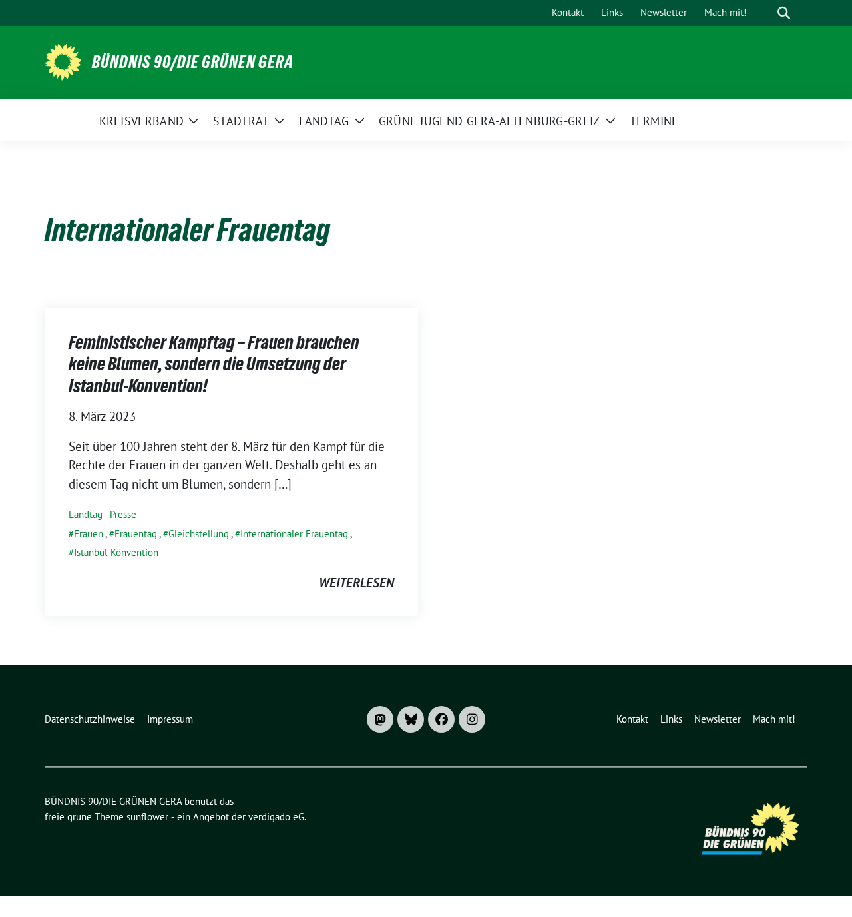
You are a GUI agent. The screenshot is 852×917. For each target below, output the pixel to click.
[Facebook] (441, 719)
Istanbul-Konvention (116, 552)
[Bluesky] (410, 719)
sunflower (147, 816)
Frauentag (135, 533)
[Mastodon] (380, 719)
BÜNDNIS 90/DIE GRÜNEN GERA (193, 62)
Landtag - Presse (102, 514)
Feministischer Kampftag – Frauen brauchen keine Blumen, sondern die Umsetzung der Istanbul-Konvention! (214, 364)
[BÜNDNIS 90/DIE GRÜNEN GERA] (63, 61)
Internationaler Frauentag (294, 533)
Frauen (88, 533)
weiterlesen (356, 583)
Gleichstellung (198, 533)
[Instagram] (472, 719)
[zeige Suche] (784, 13)
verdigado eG (276, 816)
